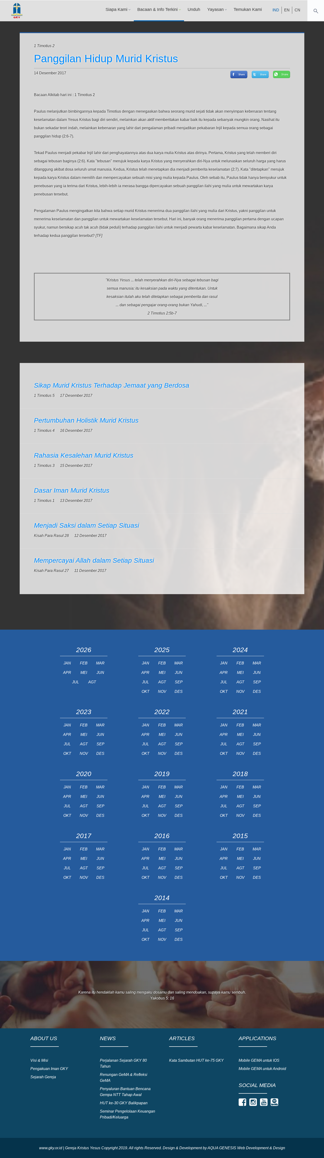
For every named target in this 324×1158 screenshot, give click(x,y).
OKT (145, 691)
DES (179, 691)
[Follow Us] (242, 1102)
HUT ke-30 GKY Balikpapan (124, 1103)
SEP (179, 682)
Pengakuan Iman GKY (49, 1069)
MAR (100, 663)
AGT (92, 682)
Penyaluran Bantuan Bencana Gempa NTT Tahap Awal (125, 1092)
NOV (162, 691)
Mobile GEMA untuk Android (262, 1069)
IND (276, 10)
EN (287, 10)
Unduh (194, 9)
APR (67, 673)
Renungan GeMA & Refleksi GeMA (123, 1078)
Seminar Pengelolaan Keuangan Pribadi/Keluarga (127, 1114)
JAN (67, 663)
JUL (75, 682)
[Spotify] (274, 1102)
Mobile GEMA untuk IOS (259, 1060)
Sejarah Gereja (43, 1077)
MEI (83, 673)
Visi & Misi (39, 1060)
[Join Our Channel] (264, 1102)
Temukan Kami (248, 9)
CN (297, 10)
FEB (84, 663)
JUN (100, 673)
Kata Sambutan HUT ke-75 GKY (196, 1060)
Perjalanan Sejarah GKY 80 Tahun (123, 1063)
